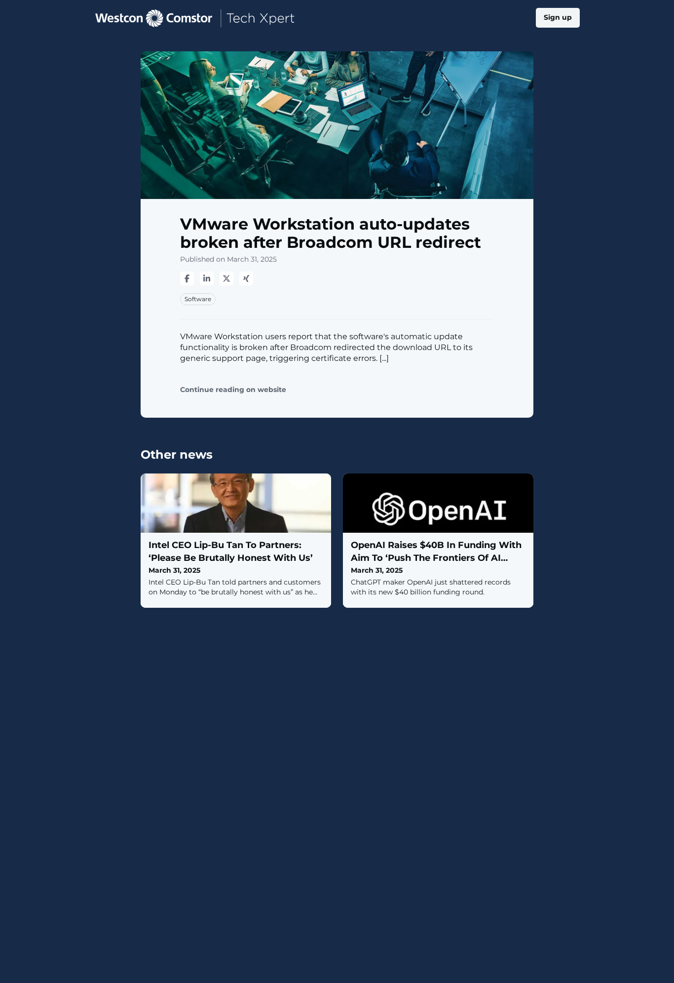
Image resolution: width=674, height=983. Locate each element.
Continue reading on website (233, 390)
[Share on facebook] (187, 278)
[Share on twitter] (226, 278)
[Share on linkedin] (207, 278)
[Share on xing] (246, 278)
